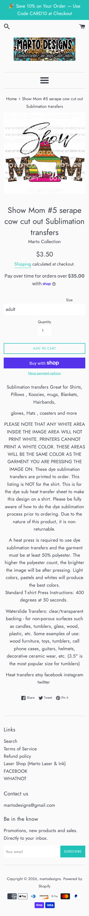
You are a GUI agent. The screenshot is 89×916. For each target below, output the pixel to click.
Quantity (44, 322)
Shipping (22, 264)
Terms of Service (20, 748)
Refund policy (17, 756)
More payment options (44, 373)
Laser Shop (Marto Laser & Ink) (35, 763)
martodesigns (50, 879)
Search (10, 741)
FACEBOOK (15, 771)
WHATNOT (15, 778)
